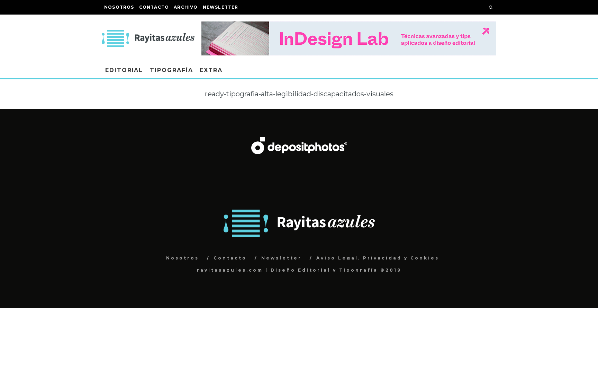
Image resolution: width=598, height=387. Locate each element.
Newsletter (220, 7)
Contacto (154, 7)
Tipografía (171, 70)
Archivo (186, 7)
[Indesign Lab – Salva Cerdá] (348, 26)
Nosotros (119, 7)
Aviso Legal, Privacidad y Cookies (377, 258)
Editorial (124, 70)
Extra (211, 70)
